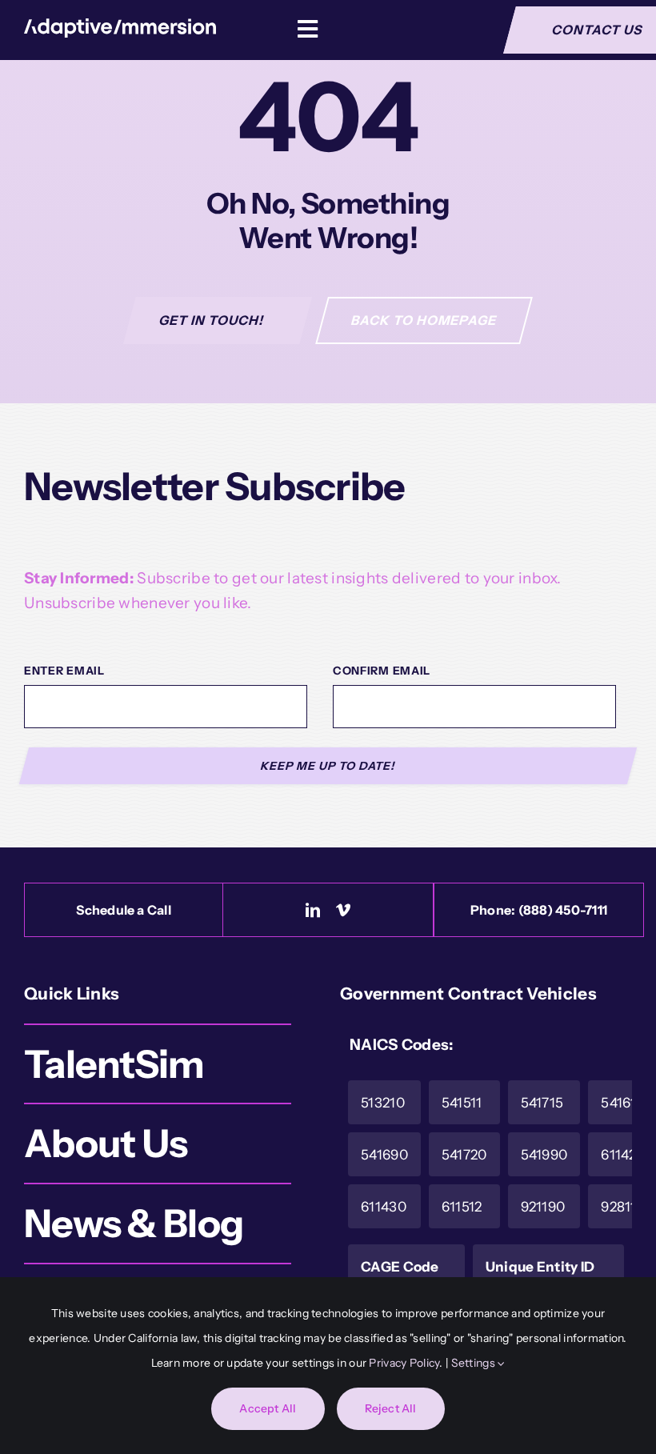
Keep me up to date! (328, 766)
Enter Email (64, 670)
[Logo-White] (120, 26)
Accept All (267, 1408)
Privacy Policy (404, 1363)
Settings (474, 1363)
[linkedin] (313, 910)
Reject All (391, 1408)
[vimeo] (343, 910)
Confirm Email (381, 670)
